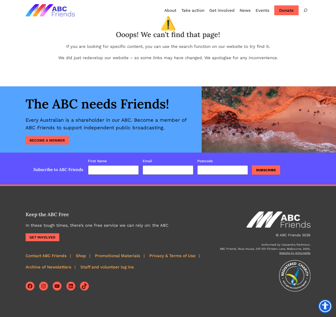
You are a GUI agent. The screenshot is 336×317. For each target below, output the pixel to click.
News (245, 10)
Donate (286, 10)
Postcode (205, 161)
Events (262, 10)
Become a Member (47, 140)
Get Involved (42, 237)
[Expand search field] (305, 10)
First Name (97, 161)
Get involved (222, 10)
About (170, 10)
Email (147, 161)
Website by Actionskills (294, 253)
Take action (192, 10)
